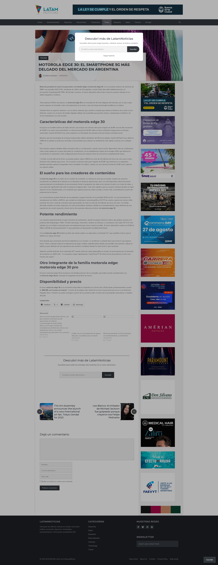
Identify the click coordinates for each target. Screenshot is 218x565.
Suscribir (133, 49)
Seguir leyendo (109, 56)
